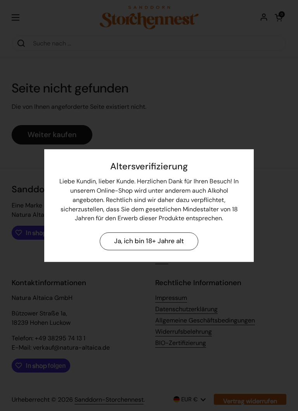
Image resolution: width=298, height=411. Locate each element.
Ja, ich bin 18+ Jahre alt (149, 241)
